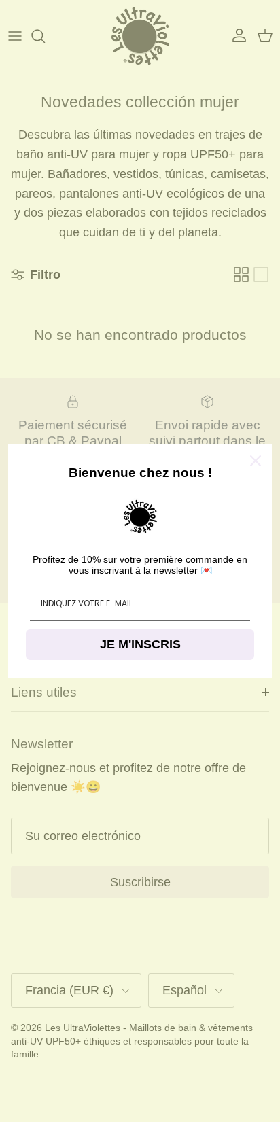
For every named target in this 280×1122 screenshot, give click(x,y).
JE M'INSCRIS (140, 644)
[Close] (255, 460)
